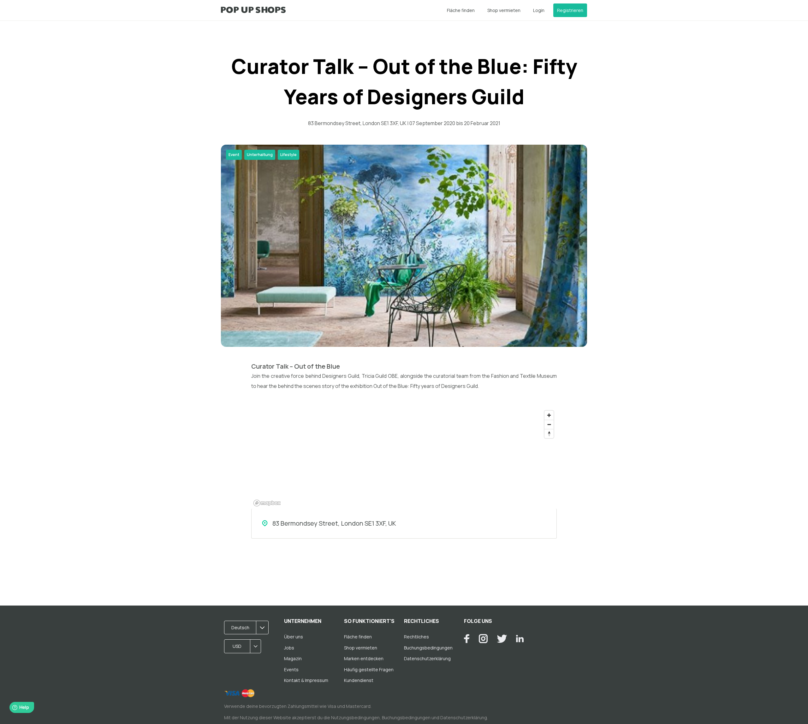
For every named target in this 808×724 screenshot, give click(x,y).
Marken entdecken (363, 658)
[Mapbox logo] (267, 503)
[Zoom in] (549, 415)
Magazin (293, 658)
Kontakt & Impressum (306, 680)
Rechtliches (416, 637)
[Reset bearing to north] (549, 433)
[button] (248, 628)
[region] (404, 458)
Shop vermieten (503, 10)
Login (538, 10)
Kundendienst (358, 680)
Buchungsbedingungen (428, 648)
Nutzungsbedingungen (355, 718)
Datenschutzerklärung (427, 658)
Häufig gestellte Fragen (369, 670)
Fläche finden (461, 10)
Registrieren (570, 10)
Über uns (293, 637)
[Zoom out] (549, 424)
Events (291, 670)
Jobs (289, 648)
